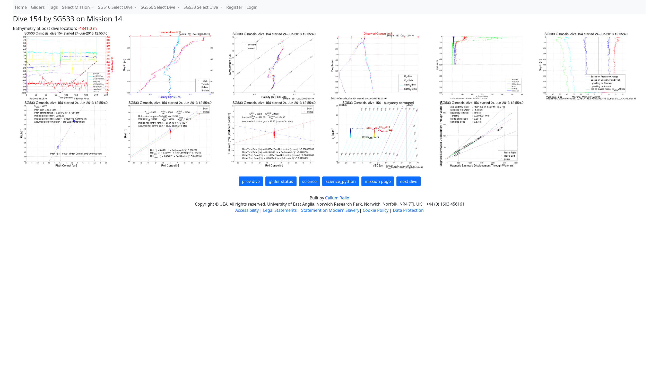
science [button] (309, 181)
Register (234, 7)
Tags (53, 7)
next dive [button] (408, 181)
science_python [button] (341, 181)
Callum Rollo (337, 198)
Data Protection (408, 210)
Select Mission (76, 7)
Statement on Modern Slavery (330, 210)
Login (252, 7)
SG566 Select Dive (158, 7)
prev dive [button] (251, 181)
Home (21, 7)
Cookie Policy (376, 210)
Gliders (38, 7)
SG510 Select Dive (116, 7)
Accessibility (247, 210)
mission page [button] (378, 181)
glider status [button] (281, 181)
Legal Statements (280, 210)
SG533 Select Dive (201, 7)
